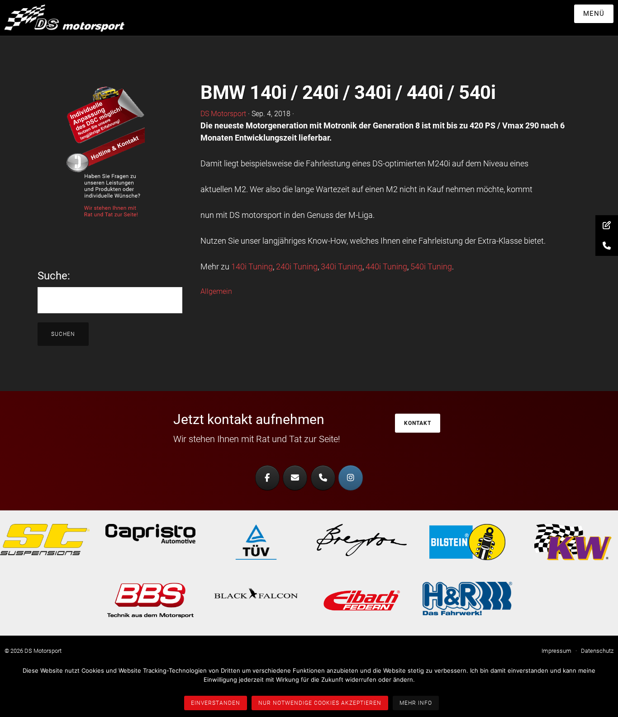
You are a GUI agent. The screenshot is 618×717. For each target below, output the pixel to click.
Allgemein (216, 291)
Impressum (556, 650)
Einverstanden (215, 703)
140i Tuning (252, 266)
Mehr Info (415, 703)
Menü (593, 13)
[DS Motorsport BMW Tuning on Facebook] (267, 478)
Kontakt (417, 423)
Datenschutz (597, 650)
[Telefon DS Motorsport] (323, 478)
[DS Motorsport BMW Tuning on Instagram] (350, 478)
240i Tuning (297, 266)
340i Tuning (341, 266)
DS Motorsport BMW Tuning (72, 18)
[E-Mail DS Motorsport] (295, 478)
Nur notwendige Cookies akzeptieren (319, 703)
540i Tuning (431, 266)
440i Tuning (386, 266)
